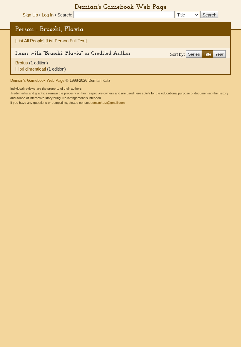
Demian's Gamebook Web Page (121, 6)
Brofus (22, 62)
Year (219, 54)
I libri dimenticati (31, 68)
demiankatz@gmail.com (108, 102)
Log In (47, 14)
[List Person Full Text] (66, 40)
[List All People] (29, 40)
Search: (64, 14)
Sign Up (30, 14)
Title (207, 54)
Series (194, 54)
